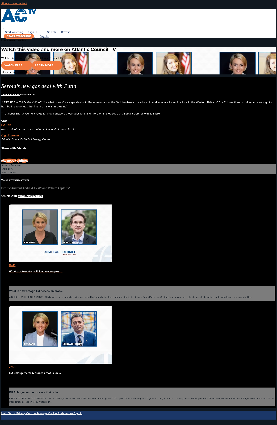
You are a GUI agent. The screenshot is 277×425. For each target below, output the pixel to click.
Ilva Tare (6, 125)
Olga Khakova (10, 135)
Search (51, 32)
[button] (4, 28)
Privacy (21, 413)
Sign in (32, 32)
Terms (12, 413)
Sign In (44, 36)
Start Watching (14, 32)
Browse (65, 32)
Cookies (31, 413)
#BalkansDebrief (10, 94)
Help (4, 413)
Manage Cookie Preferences (55, 413)
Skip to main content (14, 3)
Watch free (13, 65)
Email (24, 161)
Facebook (9, 161)
